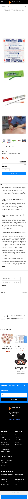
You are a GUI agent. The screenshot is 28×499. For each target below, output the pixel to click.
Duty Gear (17, 435)
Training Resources (6, 451)
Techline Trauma (5, 484)
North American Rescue (7, 474)
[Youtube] (15, 423)
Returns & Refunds (5, 439)
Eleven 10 (17, 477)
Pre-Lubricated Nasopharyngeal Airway (14, 232)
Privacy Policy (4, 462)
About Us (3, 435)
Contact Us (4, 442)
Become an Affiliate (6, 449)
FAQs (2, 437)
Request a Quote (5, 444)
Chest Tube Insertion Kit (21, 347)
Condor (3, 477)
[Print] (8, 179)
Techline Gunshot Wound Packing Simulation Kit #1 (21, 368)
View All (16, 484)
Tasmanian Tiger (19, 474)
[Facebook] (3, 179)
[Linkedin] (18, 423)
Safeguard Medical (19, 479)
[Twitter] (11, 179)
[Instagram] (10, 423)
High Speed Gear (5, 481)
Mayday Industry (18, 481)
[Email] (5, 179)
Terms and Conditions (6, 460)
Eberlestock (4, 479)
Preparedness (18, 439)
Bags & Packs (18, 444)
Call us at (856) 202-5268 (14, 419)
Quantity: (4, 166)
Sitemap (3, 465)
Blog (2, 454)
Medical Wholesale (5, 447)
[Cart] (26, 2)
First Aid (17, 437)
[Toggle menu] (2, 2)
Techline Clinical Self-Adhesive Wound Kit (7, 347)
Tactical (17, 442)
